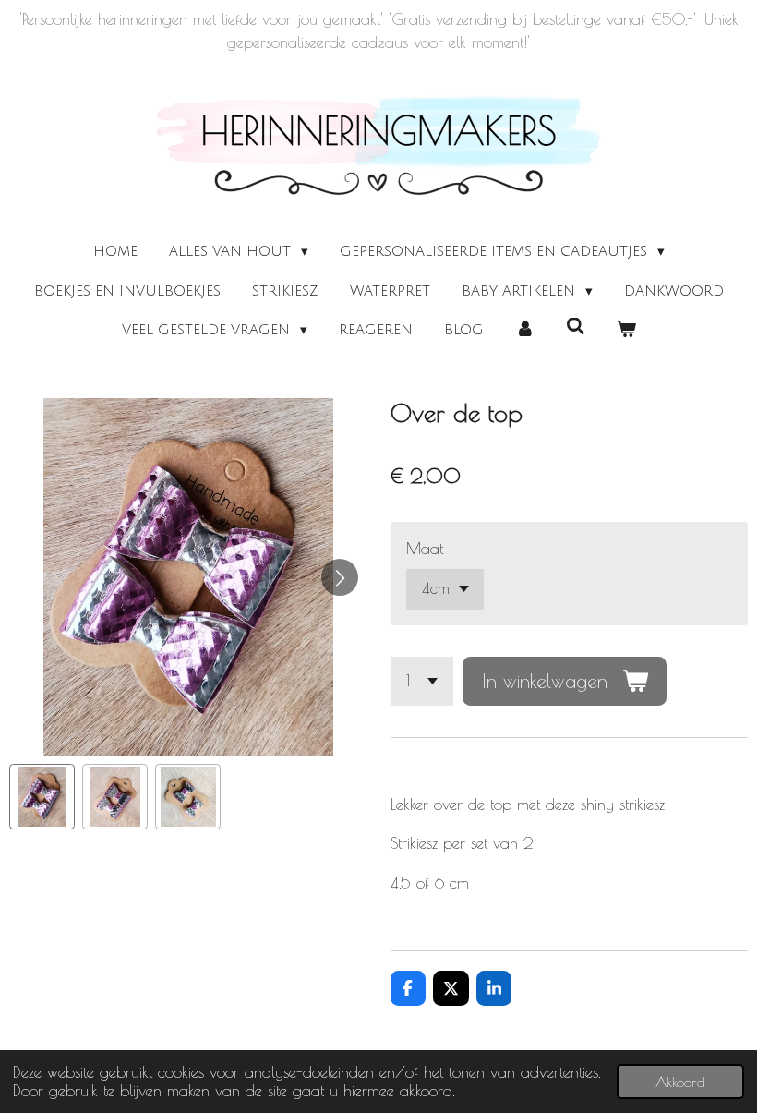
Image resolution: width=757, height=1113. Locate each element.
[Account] (525, 330)
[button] (42, 796)
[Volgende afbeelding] (339, 577)
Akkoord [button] (680, 1081)
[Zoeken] (575, 327)
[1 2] (422, 681)
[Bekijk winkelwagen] (626, 330)
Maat (424, 548)
